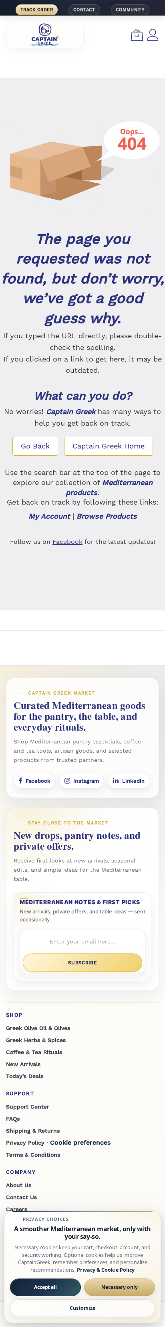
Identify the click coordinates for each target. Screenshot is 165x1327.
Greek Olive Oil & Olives (38, 1028)
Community (130, 9)
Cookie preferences (80, 1142)
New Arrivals (23, 1064)
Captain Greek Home (108, 446)
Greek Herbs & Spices (36, 1040)
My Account (49, 516)
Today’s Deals (24, 1076)
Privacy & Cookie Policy (106, 1269)
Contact (84, 9)
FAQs (13, 1118)
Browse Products (106, 516)
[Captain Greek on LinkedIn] (129, 781)
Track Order (36, 9)
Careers (16, 1209)
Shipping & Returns (33, 1130)
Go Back (35, 446)
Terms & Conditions (33, 1154)
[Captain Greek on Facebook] (35, 781)
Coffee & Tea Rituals (34, 1052)
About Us (18, 1185)
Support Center (27, 1106)
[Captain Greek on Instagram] (81, 781)
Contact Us (21, 1197)
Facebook (67, 541)
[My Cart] (137, 34)
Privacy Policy (25, 1142)
